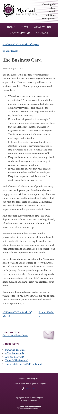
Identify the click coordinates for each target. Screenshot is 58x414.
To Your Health (11, 51)
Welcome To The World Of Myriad (21, 44)
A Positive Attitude (14, 353)
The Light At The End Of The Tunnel (23, 364)
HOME (11, 27)
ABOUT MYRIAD (20, 33)
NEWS (24, 27)
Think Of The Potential (16, 360)
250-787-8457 (31, 388)
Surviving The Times (15, 349)
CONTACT (42, 33)
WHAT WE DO (42, 27)
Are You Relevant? (14, 357)
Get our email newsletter (15, 335)
